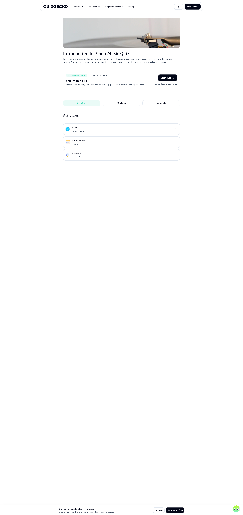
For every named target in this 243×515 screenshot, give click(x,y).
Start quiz (166, 77)
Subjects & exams (113, 6)
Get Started (192, 6)
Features (76, 6)
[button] (121, 129)
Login (178, 6)
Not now (159, 510)
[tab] (82, 103)
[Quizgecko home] (55, 6)
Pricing (131, 6)
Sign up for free (175, 510)
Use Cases (92, 6)
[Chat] (236, 508)
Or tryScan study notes (166, 84)
